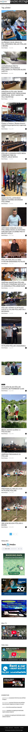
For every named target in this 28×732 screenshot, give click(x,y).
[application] (14, 632)
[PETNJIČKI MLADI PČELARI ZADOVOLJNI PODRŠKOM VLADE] (14, 368)
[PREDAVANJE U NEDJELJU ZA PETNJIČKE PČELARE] (14, 474)
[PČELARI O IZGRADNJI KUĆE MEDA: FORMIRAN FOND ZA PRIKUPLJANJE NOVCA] (14, 142)
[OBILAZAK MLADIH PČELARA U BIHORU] (14, 508)
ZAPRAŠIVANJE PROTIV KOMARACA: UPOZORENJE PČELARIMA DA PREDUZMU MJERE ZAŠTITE (13, 68)
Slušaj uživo (16, 727)
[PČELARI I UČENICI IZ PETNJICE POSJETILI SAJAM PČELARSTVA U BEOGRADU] (14, 299)
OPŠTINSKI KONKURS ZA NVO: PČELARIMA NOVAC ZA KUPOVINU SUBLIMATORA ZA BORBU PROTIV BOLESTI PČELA (13, 230)
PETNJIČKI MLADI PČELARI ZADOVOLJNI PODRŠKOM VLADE (12, 388)
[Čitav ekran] (24, 638)
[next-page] (16, 534)
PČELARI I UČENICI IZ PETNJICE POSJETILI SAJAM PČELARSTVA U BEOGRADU (13, 309)
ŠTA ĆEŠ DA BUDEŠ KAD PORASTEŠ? (14, 707)
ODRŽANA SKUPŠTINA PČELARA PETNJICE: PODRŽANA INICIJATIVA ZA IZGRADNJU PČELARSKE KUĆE (13, 284)
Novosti (3, 39)
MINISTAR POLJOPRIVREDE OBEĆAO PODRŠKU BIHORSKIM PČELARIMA (12, 200)
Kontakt (21, 727)
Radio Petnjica (4, 47)
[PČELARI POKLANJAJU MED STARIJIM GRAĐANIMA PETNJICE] (14, 248)
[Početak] (3, 638)
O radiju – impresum (9, 727)
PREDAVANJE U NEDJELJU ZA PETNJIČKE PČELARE (11, 489)
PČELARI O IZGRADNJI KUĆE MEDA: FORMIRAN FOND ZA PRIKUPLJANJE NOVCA (13, 155)
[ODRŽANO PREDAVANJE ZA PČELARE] (14, 444)
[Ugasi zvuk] (22, 638)
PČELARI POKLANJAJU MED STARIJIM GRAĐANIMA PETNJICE (13, 260)
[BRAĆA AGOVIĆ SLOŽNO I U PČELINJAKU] (14, 411)
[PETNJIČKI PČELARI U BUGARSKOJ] (14, 330)
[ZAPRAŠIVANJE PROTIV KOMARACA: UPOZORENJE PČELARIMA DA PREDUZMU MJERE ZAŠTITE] (14, 58)
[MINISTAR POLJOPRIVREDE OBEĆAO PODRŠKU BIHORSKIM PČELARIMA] (14, 179)
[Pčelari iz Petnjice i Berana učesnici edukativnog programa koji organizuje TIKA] (14, 112)
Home (2, 5)
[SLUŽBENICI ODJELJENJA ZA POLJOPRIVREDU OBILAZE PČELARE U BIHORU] (14, 25)
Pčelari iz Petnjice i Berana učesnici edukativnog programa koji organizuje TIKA (13, 125)
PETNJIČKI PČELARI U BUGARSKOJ (13, 346)
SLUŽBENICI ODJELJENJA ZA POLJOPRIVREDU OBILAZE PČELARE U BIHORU (13, 44)
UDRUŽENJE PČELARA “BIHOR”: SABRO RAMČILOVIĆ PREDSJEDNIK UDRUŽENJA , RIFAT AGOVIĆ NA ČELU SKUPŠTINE (13, 94)
